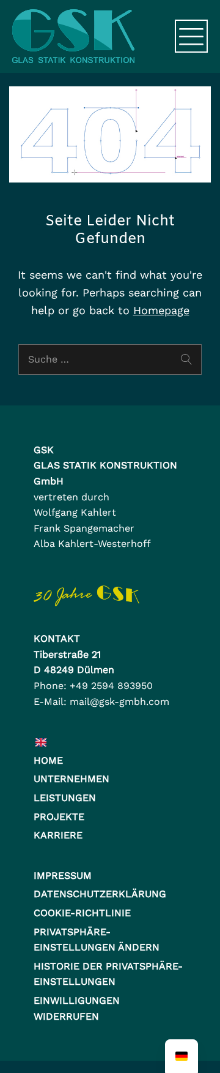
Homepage (161, 310)
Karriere (58, 835)
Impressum (63, 875)
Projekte (59, 817)
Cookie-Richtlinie (82, 913)
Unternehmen (71, 779)
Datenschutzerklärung (100, 894)
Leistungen (65, 798)
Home (48, 760)
